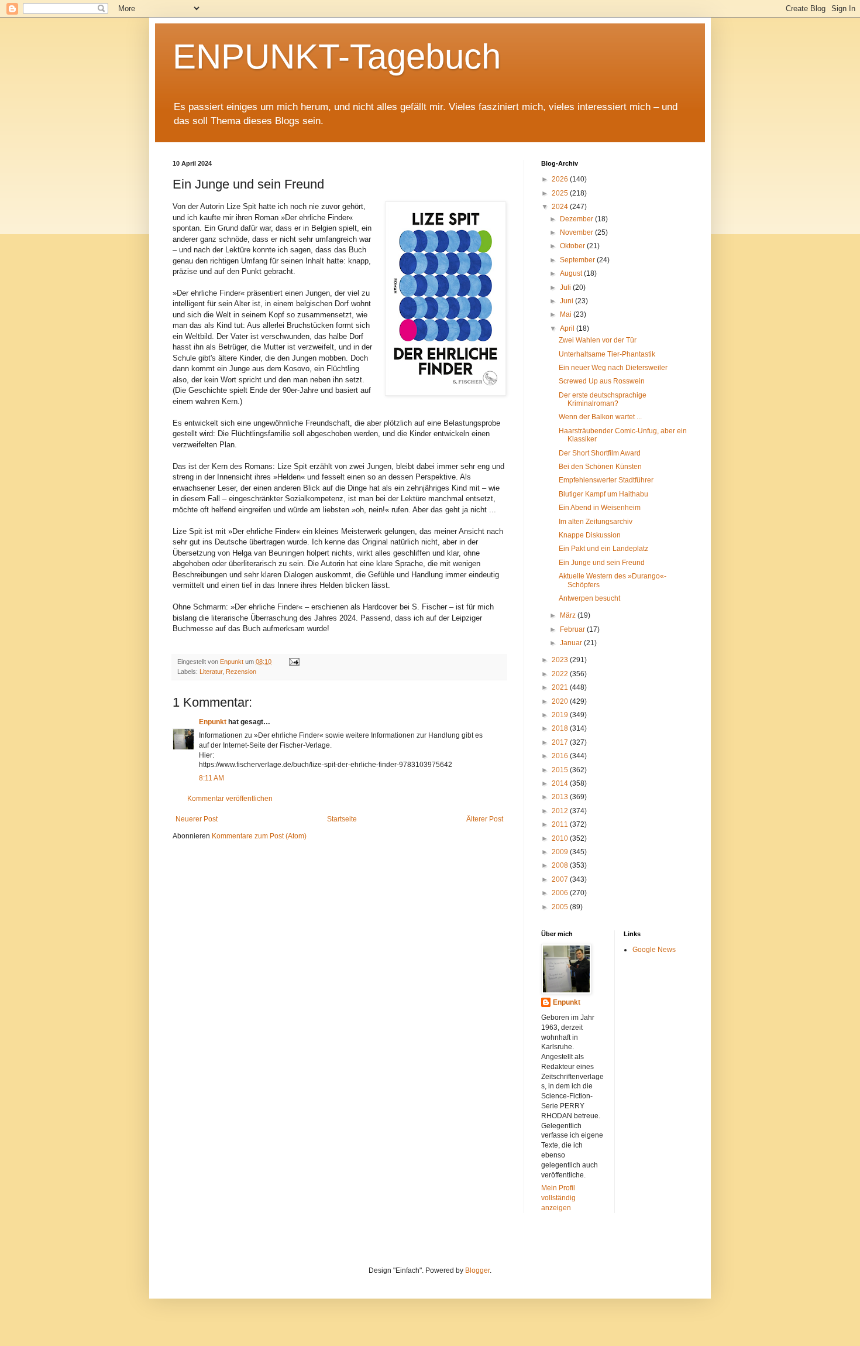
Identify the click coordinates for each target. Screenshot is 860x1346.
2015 (561, 770)
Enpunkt (212, 722)
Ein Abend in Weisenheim (600, 508)
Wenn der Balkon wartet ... (600, 417)
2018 (561, 728)
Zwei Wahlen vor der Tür (598, 340)
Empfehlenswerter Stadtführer (606, 480)
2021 (561, 687)
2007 (561, 879)
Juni (567, 301)
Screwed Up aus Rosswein (602, 381)
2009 (561, 852)
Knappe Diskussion (590, 535)
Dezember (577, 219)
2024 (561, 207)
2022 (561, 674)
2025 (561, 193)
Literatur (210, 671)
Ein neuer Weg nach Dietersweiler (613, 368)
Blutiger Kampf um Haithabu (603, 494)
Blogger (477, 1270)
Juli (566, 287)
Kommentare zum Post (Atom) (259, 836)
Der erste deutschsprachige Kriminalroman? (602, 399)
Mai (566, 314)
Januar (572, 643)
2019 (561, 715)
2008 (561, 865)
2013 (561, 797)
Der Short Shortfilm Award (600, 453)
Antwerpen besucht (589, 598)
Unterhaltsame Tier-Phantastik (607, 354)
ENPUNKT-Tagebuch (337, 56)
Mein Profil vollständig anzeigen (558, 1198)
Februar (573, 629)
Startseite (342, 819)
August (572, 273)
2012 (561, 811)
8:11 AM (211, 778)
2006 (561, 893)
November (577, 232)
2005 (561, 907)
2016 (561, 756)
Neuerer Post (197, 819)
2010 (561, 838)
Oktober (573, 246)
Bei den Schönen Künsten (600, 467)
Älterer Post (484, 819)
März (568, 615)
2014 (561, 783)
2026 (561, 179)
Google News (654, 950)
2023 (561, 660)
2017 (561, 742)
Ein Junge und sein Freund (602, 563)
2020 (561, 701)
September (578, 260)
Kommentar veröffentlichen (230, 798)
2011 (561, 824)
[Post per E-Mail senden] (293, 661)
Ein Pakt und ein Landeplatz (603, 548)
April (568, 328)
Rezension (241, 671)
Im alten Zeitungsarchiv (595, 522)
